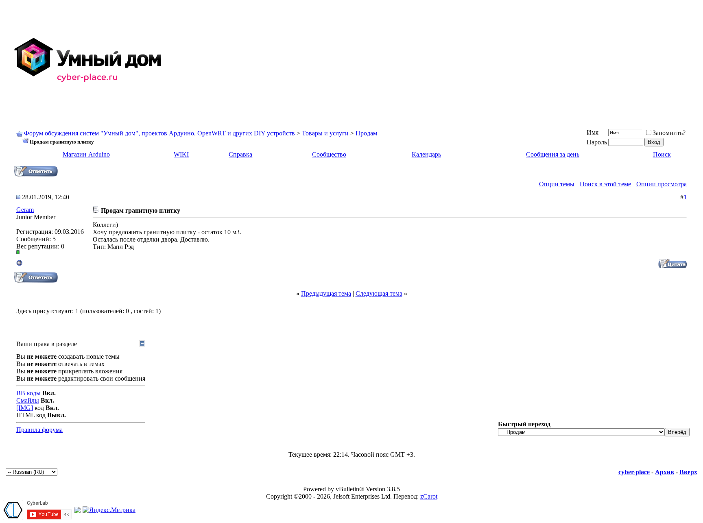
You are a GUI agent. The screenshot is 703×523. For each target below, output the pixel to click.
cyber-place (634, 472)
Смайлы (27, 400)
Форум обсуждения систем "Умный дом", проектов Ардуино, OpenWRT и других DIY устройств (159, 133)
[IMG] (24, 407)
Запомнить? (669, 132)
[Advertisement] (456, 60)
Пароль (597, 142)
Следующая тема (379, 293)
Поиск (662, 154)
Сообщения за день (552, 154)
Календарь (426, 154)
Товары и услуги (325, 133)
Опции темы (556, 184)
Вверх (688, 472)
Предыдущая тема (326, 293)
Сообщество (329, 154)
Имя (592, 132)
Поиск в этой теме (605, 184)
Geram (25, 209)
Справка (240, 154)
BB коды (28, 393)
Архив (664, 472)
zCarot (428, 496)
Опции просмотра (661, 184)
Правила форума (39, 429)
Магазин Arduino (86, 154)
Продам (366, 133)
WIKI (181, 154)
